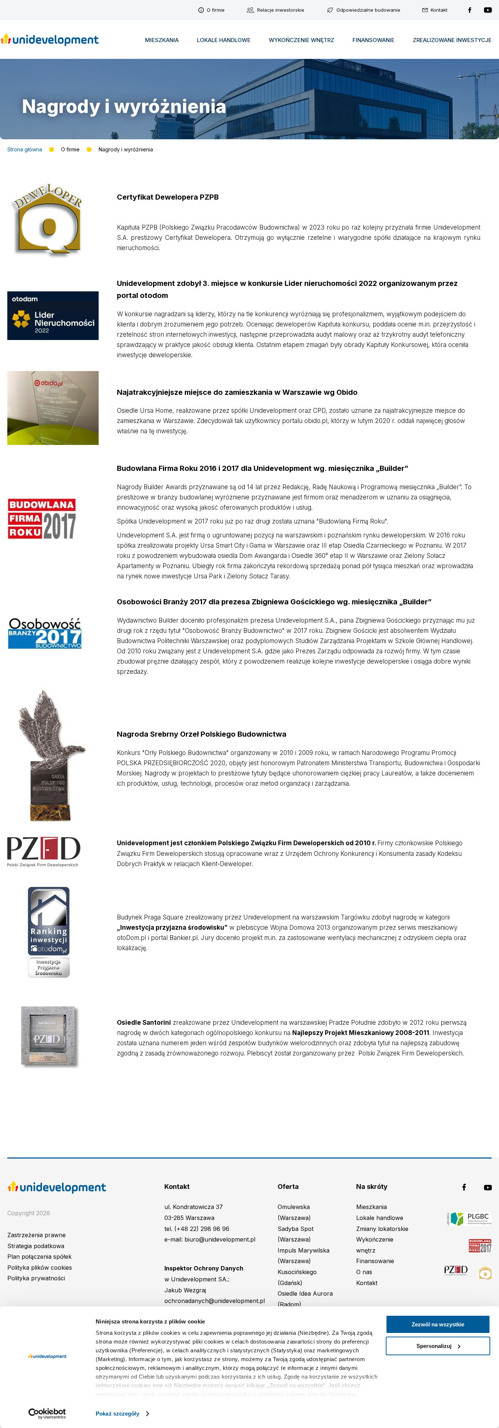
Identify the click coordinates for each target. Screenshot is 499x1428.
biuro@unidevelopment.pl (219, 1239)
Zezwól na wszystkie (438, 1324)
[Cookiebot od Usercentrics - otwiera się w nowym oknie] (47, 1413)
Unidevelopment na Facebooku (469, 10)
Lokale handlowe (224, 40)
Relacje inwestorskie (280, 10)
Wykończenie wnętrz (301, 40)
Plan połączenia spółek (39, 1256)
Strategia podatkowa (35, 1246)
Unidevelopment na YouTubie (488, 10)
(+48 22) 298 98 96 (201, 1228)
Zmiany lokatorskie (382, 1228)
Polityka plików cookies (39, 1267)
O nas (364, 1272)
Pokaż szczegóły (117, 1413)
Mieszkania (162, 40)
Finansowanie (374, 40)
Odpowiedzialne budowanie (368, 10)
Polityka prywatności (36, 1278)
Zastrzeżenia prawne (36, 1235)
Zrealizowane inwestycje (452, 40)
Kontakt (439, 10)
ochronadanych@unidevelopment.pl (214, 1300)
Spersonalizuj (434, 1346)
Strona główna (24, 149)
